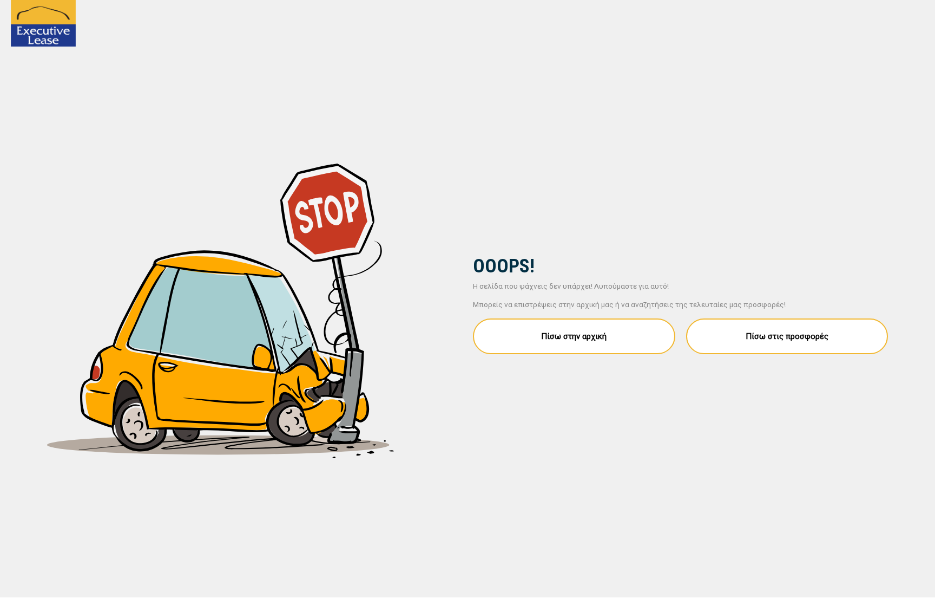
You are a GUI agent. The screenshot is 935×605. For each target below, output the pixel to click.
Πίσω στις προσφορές (787, 336)
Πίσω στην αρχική (574, 336)
